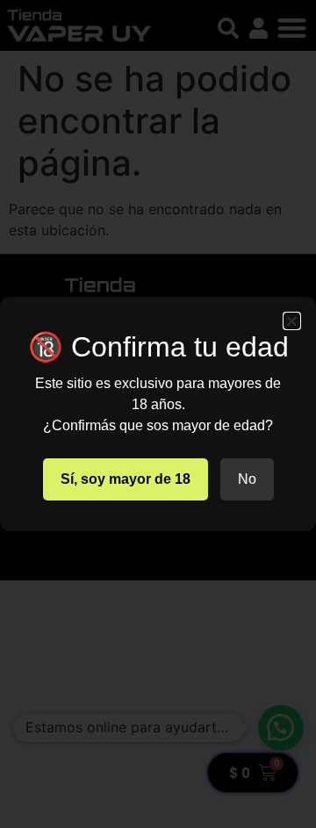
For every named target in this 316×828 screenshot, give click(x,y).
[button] (291, 321)
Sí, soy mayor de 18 (125, 479)
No (247, 479)
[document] (158, 414)
